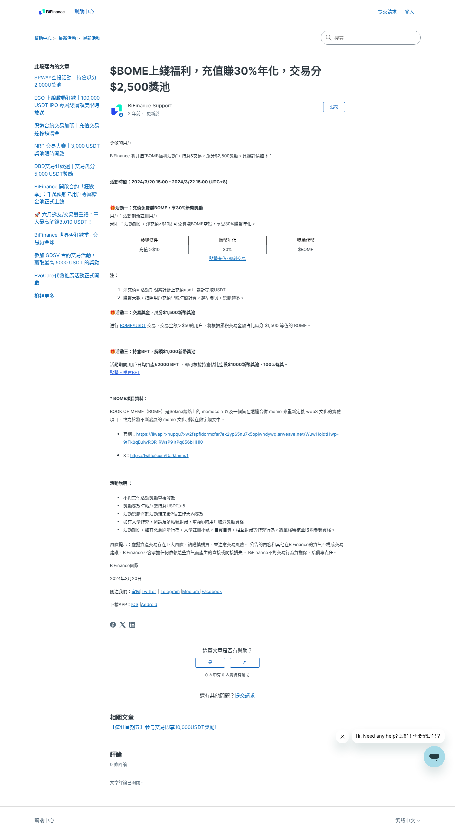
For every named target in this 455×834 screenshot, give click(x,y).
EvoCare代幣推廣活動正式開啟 (66, 279)
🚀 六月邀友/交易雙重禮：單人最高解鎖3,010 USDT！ (66, 218)
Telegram (170, 591)
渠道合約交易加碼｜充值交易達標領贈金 (66, 129)
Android (149, 604)
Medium (191, 591)
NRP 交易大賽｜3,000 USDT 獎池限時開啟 (67, 150)
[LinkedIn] (132, 625)
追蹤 (334, 106)
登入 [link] (409, 11)
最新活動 (67, 38)
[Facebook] (113, 625)
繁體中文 (406, 820)
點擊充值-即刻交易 (227, 258)
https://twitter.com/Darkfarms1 (159, 455)
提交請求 (387, 11)
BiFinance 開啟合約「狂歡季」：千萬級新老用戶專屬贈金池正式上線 (65, 194)
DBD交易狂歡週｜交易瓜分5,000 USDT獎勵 (64, 170)
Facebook (212, 591)
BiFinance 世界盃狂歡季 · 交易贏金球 (66, 239)
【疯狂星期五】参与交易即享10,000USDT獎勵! (163, 727)
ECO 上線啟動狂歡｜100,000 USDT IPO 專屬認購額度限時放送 (67, 105)
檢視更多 (44, 296)
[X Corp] (123, 625)
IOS (134, 604)
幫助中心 (43, 38)
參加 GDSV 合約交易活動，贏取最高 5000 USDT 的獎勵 (66, 259)
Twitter (149, 591)
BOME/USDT (133, 325)
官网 (136, 591)
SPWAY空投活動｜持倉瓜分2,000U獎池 (65, 81)
